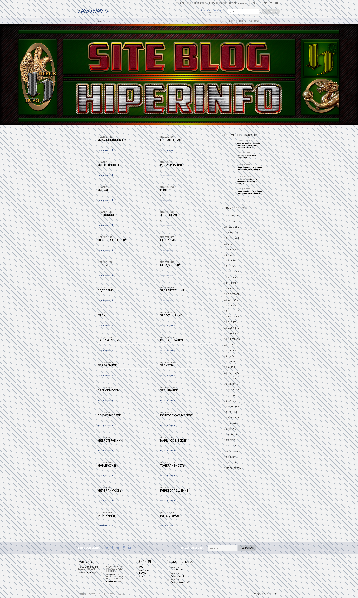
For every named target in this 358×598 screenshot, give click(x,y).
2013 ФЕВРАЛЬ (232, 294)
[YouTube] (130, 548)
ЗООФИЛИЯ (106, 215)
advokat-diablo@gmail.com (90, 572)
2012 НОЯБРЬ (231, 277)
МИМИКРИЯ (106, 515)
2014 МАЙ (229, 355)
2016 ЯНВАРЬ (231, 423)
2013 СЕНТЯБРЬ (232, 311)
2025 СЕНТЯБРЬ (232, 468)
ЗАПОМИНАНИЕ (171, 315)
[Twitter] (118, 548)
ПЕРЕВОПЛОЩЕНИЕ (174, 490)
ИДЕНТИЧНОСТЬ (109, 165)
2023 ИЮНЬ (230, 462)
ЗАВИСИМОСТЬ (108, 390)
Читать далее (104, 150)
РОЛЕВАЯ (166, 190)
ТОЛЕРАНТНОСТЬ (172, 465)
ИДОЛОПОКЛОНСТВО (112, 139)
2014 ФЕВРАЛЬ (232, 339)
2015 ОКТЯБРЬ (231, 412)
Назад (100, 21)
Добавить (272, 11)
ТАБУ (101, 315)
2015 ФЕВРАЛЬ (232, 389)
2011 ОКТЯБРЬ (231, 215)
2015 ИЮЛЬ (230, 400)
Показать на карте (113, 581)
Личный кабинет (211, 10)
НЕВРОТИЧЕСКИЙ (110, 440)
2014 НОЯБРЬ (231, 378)
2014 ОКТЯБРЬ (231, 372)
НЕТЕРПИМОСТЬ (109, 490)
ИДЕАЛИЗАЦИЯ (171, 165)
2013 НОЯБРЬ (231, 322)
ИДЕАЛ (103, 190)
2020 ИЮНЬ (230, 445)
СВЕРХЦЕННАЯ (170, 139)
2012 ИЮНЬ (230, 260)
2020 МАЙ (229, 440)
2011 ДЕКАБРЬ (231, 226)
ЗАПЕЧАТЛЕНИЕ (109, 340)
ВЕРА (140, 567)
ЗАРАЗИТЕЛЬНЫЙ (172, 290)
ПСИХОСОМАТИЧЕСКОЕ (176, 415)
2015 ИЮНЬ (230, 395)
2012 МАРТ (229, 243)
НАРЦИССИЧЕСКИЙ (173, 440)
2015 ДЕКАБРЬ (231, 417)
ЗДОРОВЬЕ (105, 290)
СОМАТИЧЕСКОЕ (109, 415)
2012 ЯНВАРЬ (231, 232)
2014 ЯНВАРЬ (231, 333)
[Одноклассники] (124, 548)
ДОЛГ (141, 576)
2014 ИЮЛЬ (230, 367)
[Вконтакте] (107, 548)
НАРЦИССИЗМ (108, 465)
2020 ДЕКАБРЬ (232, 451)
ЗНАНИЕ (103, 265)
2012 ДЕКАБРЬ (231, 283)
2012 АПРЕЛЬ (231, 249)
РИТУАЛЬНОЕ (169, 515)
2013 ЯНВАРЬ (231, 288)
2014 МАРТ (230, 344)
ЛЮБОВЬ (142, 573)
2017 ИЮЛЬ (230, 428)
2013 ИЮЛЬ (230, 305)
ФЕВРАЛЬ (255, 21)
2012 (247, 21)
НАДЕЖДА (143, 570)
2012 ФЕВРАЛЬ (232, 238)
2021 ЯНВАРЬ (231, 457)
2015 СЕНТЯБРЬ (232, 406)
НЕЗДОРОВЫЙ (170, 265)
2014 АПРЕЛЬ (231, 350)
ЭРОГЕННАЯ (168, 215)
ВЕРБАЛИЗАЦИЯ (171, 340)
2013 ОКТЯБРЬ (231, 316)
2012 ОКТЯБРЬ (231, 271)
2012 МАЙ (229, 254)
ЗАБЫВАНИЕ (169, 390)
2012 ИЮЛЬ (230, 266)
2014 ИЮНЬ (230, 361)
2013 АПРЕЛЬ (231, 299)
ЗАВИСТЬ (166, 365)
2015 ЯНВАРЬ (231, 384)
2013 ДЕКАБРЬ (231, 327)
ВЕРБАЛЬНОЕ (107, 365)
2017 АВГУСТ (230, 434)
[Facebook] (112, 548)
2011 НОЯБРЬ (230, 221)
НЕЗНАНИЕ (168, 240)
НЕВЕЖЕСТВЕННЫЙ (112, 240)
